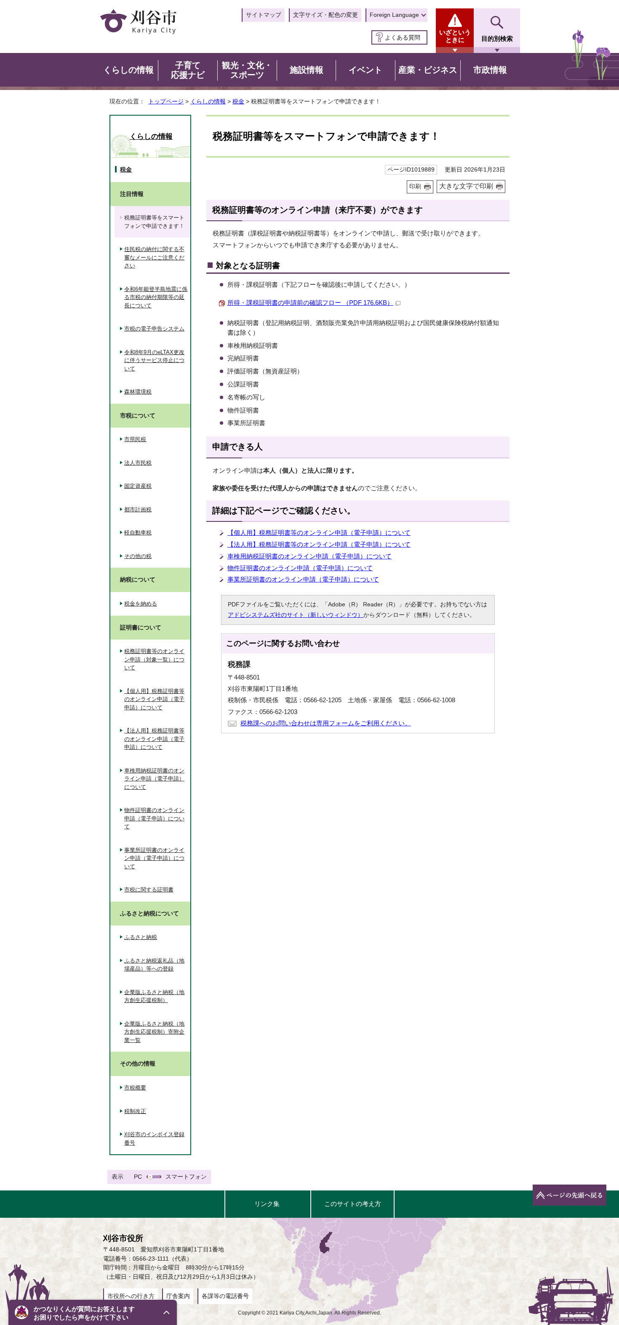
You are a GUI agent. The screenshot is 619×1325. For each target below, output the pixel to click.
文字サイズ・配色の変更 (325, 14)
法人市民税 (138, 463)
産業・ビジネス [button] (427, 69)
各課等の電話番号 (225, 1296)
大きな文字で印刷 (466, 186)
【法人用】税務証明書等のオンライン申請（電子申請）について (319, 544)
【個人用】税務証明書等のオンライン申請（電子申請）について (319, 532)
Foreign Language (394, 14)
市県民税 (135, 439)
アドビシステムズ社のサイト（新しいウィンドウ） (295, 615)
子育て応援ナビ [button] (188, 70)
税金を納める (140, 603)
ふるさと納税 (140, 937)
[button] (92, 1312)
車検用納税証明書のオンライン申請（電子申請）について (309, 556)
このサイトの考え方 (352, 1203)
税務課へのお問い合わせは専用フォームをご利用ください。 (325, 723)
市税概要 (135, 1087)
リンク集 (267, 1203)
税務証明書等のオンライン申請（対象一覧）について (154, 659)
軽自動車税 (138, 532)
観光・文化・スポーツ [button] (247, 70)
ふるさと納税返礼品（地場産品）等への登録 (154, 964)
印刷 (415, 186)
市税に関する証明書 (148, 889)
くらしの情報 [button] (128, 69)
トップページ (166, 101)
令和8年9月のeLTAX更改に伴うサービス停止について (154, 360)
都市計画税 (138, 509)
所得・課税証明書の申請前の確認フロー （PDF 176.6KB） (310, 302)
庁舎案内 (178, 1296)
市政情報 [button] (490, 69)
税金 (238, 101)
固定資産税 (138, 486)
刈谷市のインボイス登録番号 (154, 1138)
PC (138, 1176)
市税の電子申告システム (154, 328)
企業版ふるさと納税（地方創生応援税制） (154, 996)
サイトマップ (263, 14)
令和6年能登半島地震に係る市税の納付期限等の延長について (155, 297)
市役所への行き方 (131, 1296)
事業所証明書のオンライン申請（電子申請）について (303, 579)
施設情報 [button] (306, 69)
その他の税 (138, 556)
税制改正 (135, 1111)
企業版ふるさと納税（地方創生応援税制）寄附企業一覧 (154, 1032)
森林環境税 (138, 392)
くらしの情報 (208, 101)
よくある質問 (402, 37)
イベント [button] (365, 69)
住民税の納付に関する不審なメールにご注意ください (154, 257)
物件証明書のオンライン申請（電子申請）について (300, 567)
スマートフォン (186, 1176)
